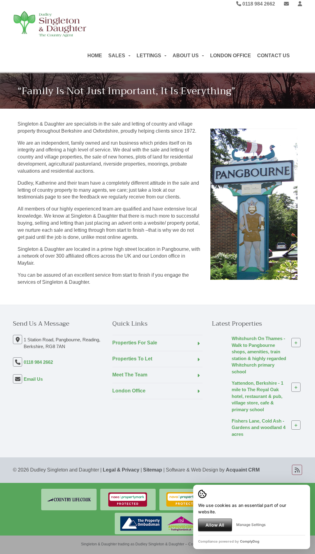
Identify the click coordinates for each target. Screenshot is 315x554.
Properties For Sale (134, 342)
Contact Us (273, 55)
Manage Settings (250, 524)
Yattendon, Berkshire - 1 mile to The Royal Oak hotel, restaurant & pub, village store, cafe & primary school (257, 396)
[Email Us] (286, 3)
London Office (230, 55)
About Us (186, 55)
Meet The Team (129, 374)
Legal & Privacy (121, 469)
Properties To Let (132, 358)
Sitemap (152, 469)
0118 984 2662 (258, 3)
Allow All (214, 525)
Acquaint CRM (243, 469)
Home (94, 55)
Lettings (149, 55)
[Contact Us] (300, 3)
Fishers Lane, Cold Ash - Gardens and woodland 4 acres (258, 427)
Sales (116, 55)
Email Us (33, 379)
